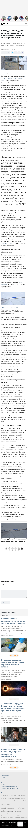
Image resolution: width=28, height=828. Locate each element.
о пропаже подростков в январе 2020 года (13, 78)
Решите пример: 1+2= (7, 599)
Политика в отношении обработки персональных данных (13, 792)
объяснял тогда (6, 243)
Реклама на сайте (5, 780)
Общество (12, 27)
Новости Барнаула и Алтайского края (9, 788)
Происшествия (13, 307)
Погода (2, 782)
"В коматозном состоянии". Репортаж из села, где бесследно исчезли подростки (12, 311)
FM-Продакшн (4, 777)
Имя (3, 584)
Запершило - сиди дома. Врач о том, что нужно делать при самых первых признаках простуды (13, 707)
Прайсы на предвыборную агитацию (9, 786)
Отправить (5, 602)
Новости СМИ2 (4, 615)
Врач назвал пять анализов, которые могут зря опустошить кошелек (13, 620)
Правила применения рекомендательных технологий (13, 790)
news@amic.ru (11, 811)
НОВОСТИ (3, 27)
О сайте (3, 784)
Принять (20, 824)
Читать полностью (14, 655)
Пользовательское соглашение (8, 779)
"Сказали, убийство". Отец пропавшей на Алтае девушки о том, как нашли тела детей (14, 541)
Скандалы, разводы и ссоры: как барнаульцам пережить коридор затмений (12, 663)
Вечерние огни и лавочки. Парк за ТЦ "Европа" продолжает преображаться (13, 752)
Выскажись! (6, 52)
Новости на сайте (5, 775)
